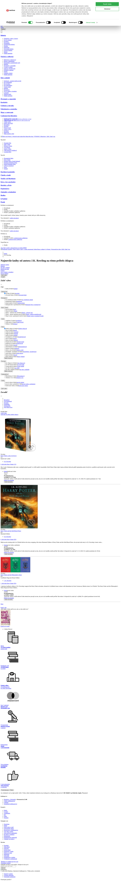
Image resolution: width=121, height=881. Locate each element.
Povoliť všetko (107, 4)
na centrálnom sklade (27, 299)
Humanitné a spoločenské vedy (12, 62)
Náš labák (6, 856)
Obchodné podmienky (10, 876)
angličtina (19, 320)
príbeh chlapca (23, 328)
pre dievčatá (20, 364)
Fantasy (3, 270)
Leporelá (6, 92)
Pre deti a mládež (5, 267)
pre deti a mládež (24, 369)
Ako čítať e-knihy (8, 831)
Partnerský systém (8, 851)
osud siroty (20, 353)
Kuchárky (4, 102)
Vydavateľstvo (4, 374)
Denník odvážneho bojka (10, 162)
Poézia (5, 52)
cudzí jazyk (20, 322)
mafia (15, 335)
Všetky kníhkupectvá (9, 801)
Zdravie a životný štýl (9, 68)
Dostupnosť (4, 298)
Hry (2, 26)
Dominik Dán (7, 143)
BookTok (6, 132)
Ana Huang (7, 147)
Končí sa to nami (5, 626)
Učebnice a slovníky (7, 106)
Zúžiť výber (4, 388)
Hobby (6, 71)
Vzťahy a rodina (8, 67)
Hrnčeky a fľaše (6, 185)
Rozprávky (7, 90)
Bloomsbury (21, 376)
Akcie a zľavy (7, 129)
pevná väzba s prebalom (28, 384)
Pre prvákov (7, 84)
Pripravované (7, 127)
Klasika (6, 46)
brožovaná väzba (23, 385)
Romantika (7, 43)
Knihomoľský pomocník (10, 837)
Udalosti (6, 802)
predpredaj (19, 301)
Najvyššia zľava (8, 407)
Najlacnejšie (7, 406)
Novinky (6, 126)
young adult (20, 366)
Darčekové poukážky (8, 172)
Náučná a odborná (7, 56)
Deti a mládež (5, 78)
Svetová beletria (8, 50)
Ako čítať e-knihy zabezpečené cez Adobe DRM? (14, 248)
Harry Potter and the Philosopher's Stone (11, 575)
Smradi (6, 168)
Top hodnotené (8, 401)
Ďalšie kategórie (8, 53)
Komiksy (6, 41)
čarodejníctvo (22, 337)
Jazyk (2, 319)
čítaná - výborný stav (27, 312)
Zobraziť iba (4, 291)
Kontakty (6, 845)
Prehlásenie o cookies (9, 857)
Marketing (6, 854)
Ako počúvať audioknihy (10, 833)
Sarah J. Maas (7, 149)
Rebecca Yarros (8, 146)
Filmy (2, 27)
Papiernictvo (5, 188)
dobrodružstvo (23, 346)
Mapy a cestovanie (7, 112)
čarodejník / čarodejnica (29, 351)
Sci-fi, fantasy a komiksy (10, 91)
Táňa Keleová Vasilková (10, 150)
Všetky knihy (7, 122)
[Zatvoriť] (1, 284)
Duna (5, 167)
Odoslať (3, 868)
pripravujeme (21, 303)
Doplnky (3, 29)
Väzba (2, 380)
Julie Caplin (7, 144)
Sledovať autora (5, 264)
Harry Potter (7, 159)
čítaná (15, 311)
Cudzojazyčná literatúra (9, 116)
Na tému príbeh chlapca (12, 414)
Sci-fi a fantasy (8, 40)
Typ (2, 287)
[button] (62, 476)
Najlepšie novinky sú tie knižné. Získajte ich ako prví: (15, 864)
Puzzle (3, 202)
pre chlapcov (21, 363)
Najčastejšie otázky (9, 828)
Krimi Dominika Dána (10, 164)
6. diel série (8, 464)
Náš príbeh (7, 847)
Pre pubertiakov (8, 85)
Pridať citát (3, 607)
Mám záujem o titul (9, 133)
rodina (16, 332)
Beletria (3, 35)
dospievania (20, 341)
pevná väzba (20, 382)
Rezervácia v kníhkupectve (11, 830)
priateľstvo (20, 343)
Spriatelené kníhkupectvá (10, 804)
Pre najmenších (8, 82)
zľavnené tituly (23, 295)
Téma (2, 326)
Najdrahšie (7, 404)
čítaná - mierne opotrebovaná (33, 314)
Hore (2, 604)
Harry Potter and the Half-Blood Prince (11, 531)
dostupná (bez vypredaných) (33, 304)
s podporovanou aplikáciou (20, 238)
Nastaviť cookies (8, 873)
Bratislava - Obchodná (10, 799)
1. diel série (8, 583)
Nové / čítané (4, 307)
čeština (15, 324)
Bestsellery (7, 125)
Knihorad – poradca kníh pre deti (12, 81)
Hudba (3, 195)
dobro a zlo (20, 350)
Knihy (5, 253)
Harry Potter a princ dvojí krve (9, 455)
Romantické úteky (8, 158)
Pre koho (3, 361)
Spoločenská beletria (9, 44)
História (6, 64)
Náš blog (6, 848)
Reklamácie (7, 836)
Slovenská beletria (8, 49)
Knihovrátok (7, 850)
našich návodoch (14, 218)
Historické (6, 47)
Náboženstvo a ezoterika (9, 109)
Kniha (5, 471)
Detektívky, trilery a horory (11, 38)
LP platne (4, 199)
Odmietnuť (107, 9)
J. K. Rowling (7, 580)
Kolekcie (6, 130)
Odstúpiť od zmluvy (9, 839)
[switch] (48, 22)
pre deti (17, 368)
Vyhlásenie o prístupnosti (10, 859)
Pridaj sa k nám (8, 853)
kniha (15, 288)
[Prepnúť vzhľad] (1, 31)
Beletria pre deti (5, 269)
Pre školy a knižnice (9, 834)
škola (15, 355)
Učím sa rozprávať (9, 165)
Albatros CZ (19, 377)
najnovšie (3, 414)
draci (15, 330)
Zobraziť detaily (90, 22)
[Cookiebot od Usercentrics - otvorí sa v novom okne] (10, 22)
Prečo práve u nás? (9, 827)
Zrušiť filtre (4, 413)
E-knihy (6, 812)
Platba (5, 825)
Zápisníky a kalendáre (8, 192)
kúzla (15, 345)
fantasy (17, 348)
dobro (16, 340)
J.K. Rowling (7, 461)
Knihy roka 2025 (8, 123)
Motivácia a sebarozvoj (10, 59)
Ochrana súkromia (8, 875)
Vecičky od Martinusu (8, 178)
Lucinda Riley (7, 152)
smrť (15, 338)
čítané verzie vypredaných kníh (35, 316)
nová (15, 309)
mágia (16, 333)
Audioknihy (7, 813)
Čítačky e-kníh (6, 175)
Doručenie (6, 824)
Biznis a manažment (9, 61)
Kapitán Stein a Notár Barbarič (12, 161)
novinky (17, 293)
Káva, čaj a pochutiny (8, 182)
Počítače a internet (8, 70)
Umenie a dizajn (8, 73)
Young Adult (7, 87)
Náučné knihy (7, 94)
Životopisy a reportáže (10, 65)
